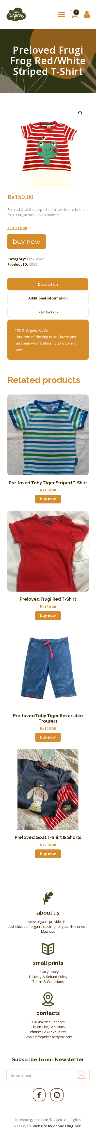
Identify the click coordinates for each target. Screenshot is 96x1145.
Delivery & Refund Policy (48, 976)
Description (48, 284)
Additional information (48, 298)
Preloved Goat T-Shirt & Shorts (48, 837)
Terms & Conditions (48, 981)
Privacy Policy (48, 971)
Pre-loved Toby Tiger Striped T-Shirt (48, 482)
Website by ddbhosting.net (56, 1125)
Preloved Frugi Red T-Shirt (48, 599)
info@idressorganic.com (54, 1037)
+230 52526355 (54, 1031)
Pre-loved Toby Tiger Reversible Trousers (48, 718)
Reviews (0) (48, 312)
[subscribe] (81, 1075)
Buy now (27, 241)
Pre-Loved (36, 258)
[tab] (48, 284)
